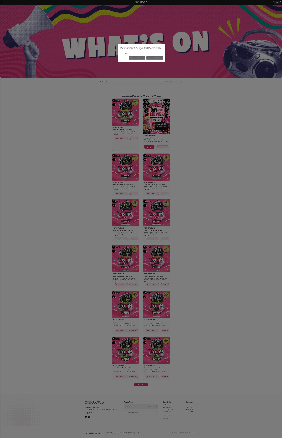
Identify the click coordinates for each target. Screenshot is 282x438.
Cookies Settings (125, 53)
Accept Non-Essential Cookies (154, 57)
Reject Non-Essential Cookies (137, 57)
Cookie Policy (143, 49)
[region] (141, 53)
